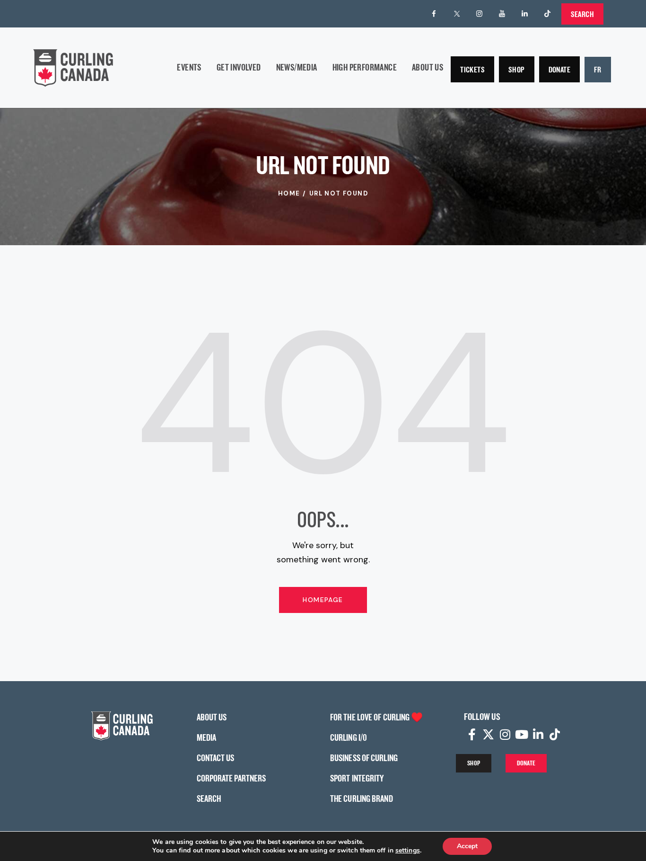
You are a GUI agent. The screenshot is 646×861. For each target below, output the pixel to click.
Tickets (472, 69)
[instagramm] (480, 14)
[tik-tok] (548, 14)
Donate (559, 69)
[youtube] (502, 14)
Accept (467, 846)
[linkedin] (525, 14)
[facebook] (434, 14)
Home (289, 193)
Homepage (323, 599)
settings (407, 850)
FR (598, 69)
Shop (516, 69)
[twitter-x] (457, 14)
